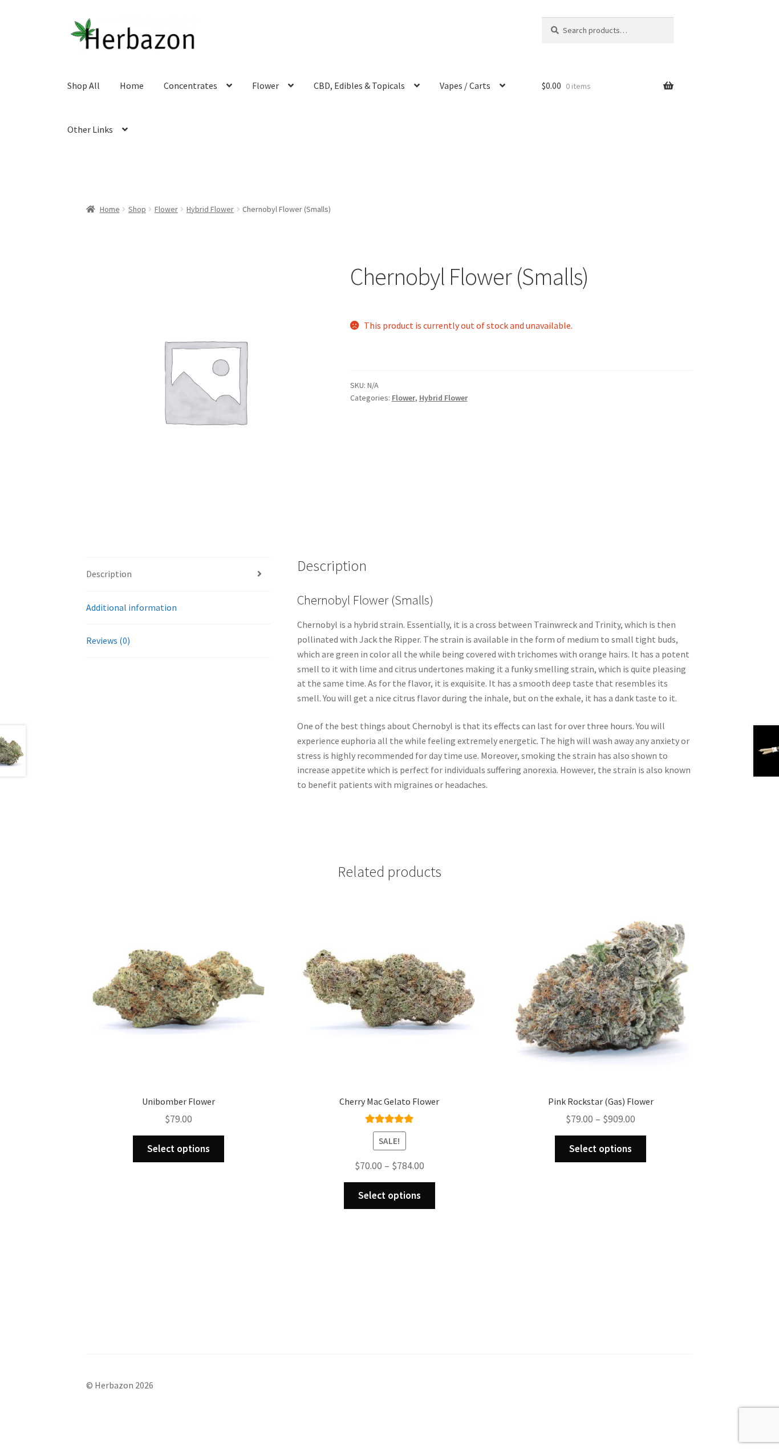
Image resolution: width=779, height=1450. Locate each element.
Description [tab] (109, 573)
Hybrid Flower (210, 209)
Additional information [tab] (131, 607)
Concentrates (190, 85)
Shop (137, 209)
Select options (178, 1148)
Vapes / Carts (465, 85)
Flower (265, 85)
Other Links (90, 129)
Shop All (83, 85)
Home (132, 85)
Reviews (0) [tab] (108, 640)
